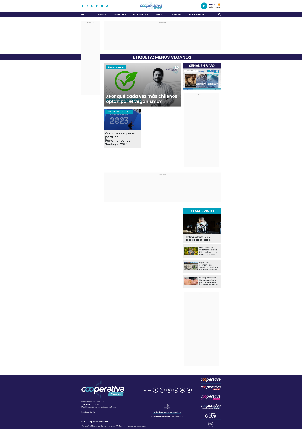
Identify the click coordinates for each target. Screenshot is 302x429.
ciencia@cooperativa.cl (106, 407)
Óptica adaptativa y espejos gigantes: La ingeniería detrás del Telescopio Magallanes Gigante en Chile (199, 238)
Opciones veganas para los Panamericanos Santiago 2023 (120, 139)
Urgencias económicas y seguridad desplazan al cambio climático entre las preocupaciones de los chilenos (208, 266)
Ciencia (102, 14)
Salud (159, 14)
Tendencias (175, 14)
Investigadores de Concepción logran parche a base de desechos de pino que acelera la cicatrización (209, 281)
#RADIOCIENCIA (196, 14)
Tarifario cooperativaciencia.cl (167, 412)
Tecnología (119, 14)
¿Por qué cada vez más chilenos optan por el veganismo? (141, 99)
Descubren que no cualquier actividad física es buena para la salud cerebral (208, 251)
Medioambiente (140, 14)
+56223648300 (177, 417)
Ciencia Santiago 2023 (119, 111)
